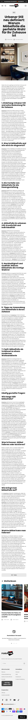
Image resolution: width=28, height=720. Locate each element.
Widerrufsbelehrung (6, 674)
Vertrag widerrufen (7, 683)
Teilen (15, 575)
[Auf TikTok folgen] (18, 700)
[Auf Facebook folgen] (3, 700)
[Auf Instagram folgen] (7, 700)
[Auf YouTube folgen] (14, 700)
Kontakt (3, 679)
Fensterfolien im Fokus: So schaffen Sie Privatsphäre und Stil (11, 615)
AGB (17, 674)
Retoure (3, 672)
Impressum (18, 676)
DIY (14, 12)
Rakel (8, 325)
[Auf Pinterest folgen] (10, 700)
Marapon (23, 97)
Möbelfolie (4, 110)
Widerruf (22, 717)
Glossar (17, 672)
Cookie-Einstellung (20, 679)
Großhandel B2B (5, 695)
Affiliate (3, 692)
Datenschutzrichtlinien (7, 676)
